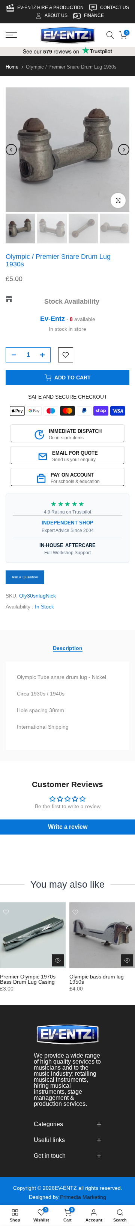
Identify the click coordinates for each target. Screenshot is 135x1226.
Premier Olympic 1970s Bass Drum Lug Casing (28, 979)
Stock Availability (71, 301)
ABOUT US (56, 15)
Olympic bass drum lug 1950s (96, 979)
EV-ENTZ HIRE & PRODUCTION (51, 7)
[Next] (123, 149)
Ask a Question (25, 577)
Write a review (67, 827)
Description (67, 648)
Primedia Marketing (83, 1197)
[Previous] (11, 149)
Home (12, 67)
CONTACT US (114, 7)
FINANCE (94, 15)
